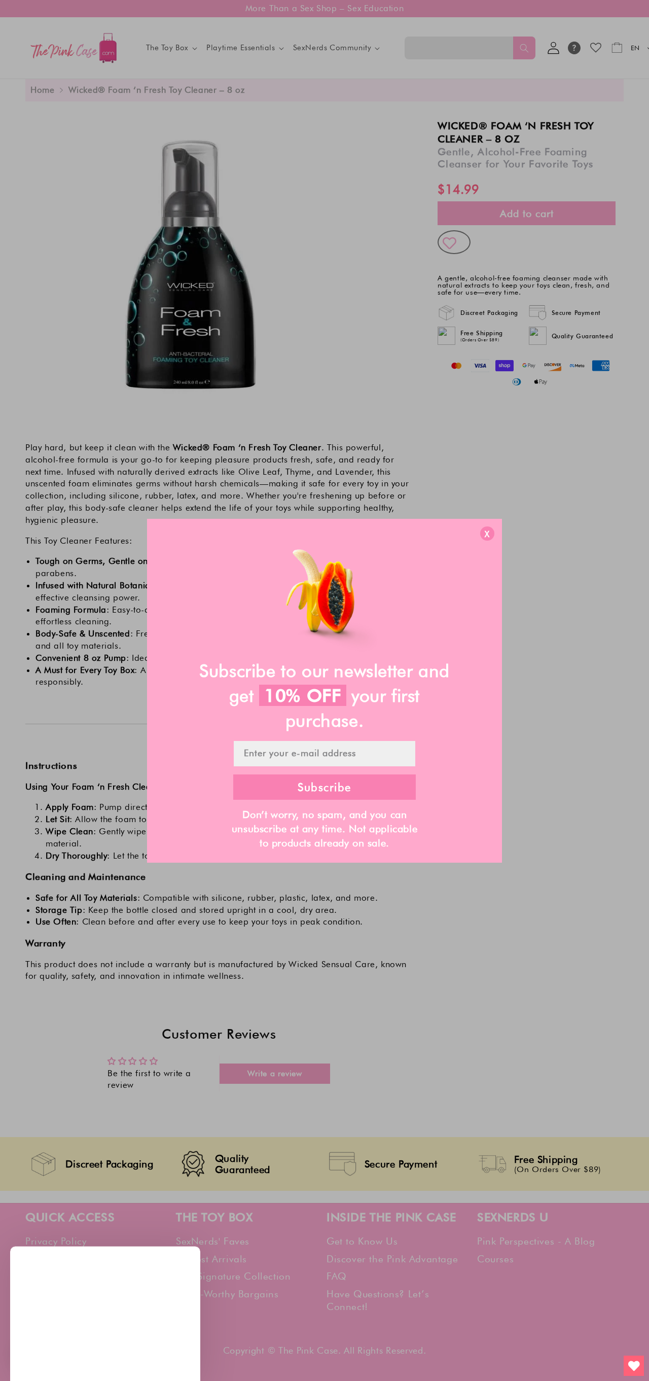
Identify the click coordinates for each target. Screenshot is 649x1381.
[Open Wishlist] (634, 1366)
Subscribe (324, 787)
